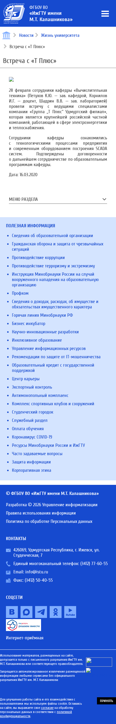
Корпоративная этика (31, 470)
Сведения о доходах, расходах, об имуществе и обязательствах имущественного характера (55, 304)
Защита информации (31, 462)
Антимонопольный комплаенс (40, 395)
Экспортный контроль (32, 387)
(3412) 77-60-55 (94, 563)
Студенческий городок (32, 412)
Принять (106, 701)
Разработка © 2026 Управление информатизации (52, 504)
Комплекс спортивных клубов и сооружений (53, 403)
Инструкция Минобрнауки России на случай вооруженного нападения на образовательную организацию (55, 280)
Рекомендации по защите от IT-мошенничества (56, 356)
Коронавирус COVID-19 (32, 437)
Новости (26, 35)
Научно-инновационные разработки (45, 332)
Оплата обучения (28, 428)
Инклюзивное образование (37, 340)
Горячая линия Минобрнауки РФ (42, 315)
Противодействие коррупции (38, 257)
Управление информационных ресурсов (49, 348)
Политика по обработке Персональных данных (49, 521)
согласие (47, 708)
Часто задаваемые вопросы (37, 453)
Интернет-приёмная (24, 638)
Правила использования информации (41, 513)
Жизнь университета (60, 35)
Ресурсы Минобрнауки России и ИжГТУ (48, 445)
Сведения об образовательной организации (52, 235)
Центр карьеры (26, 378)
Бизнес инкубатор (28, 323)
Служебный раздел (30, 420)
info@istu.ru (36, 572)
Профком (20, 293)
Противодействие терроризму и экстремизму (53, 266)
